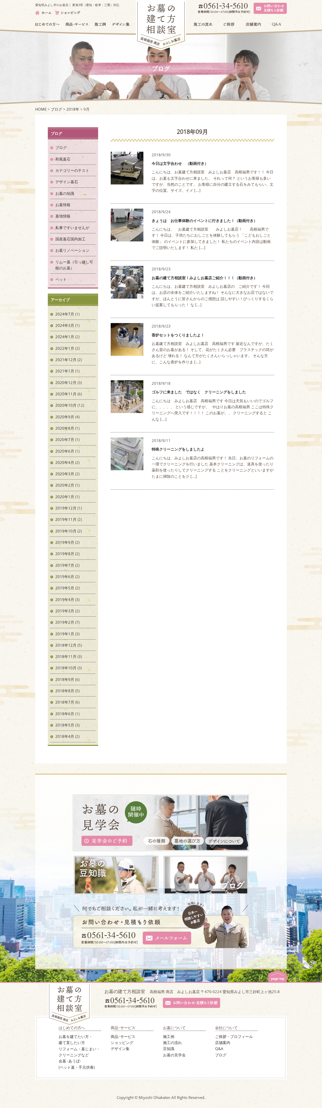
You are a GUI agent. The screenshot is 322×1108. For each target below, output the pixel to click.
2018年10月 (65, 667)
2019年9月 (64, 542)
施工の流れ (172, 1042)
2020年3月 (64, 473)
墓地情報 (62, 215)
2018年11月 (65, 656)
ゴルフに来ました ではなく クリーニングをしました (199, 391)
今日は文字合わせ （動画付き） (180, 163)
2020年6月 (64, 451)
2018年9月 (64, 679)
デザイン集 (120, 1048)
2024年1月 (64, 336)
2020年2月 (64, 485)
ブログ (61, 147)
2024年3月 (64, 325)
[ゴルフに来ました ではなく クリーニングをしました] (127, 410)
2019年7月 (64, 565)
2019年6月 (64, 576)
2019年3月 (64, 610)
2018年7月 (64, 702)
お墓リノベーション (72, 250)
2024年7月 (64, 313)
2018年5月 (64, 724)
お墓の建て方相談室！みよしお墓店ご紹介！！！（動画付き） (204, 277)
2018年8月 (64, 690)
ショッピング (122, 1042)
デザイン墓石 (66, 181)
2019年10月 (65, 530)
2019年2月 (64, 622)
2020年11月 (65, 393)
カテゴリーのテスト (72, 170)
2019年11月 (65, 519)
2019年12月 (65, 508)
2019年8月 (64, 553)
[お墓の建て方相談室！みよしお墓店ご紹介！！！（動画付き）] (127, 295)
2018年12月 (65, 645)
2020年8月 (64, 428)
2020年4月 (64, 462)
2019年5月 (64, 587)
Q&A (219, 1048)
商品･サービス (123, 1036)
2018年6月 (64, 713)
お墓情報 (62, 204)
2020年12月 (65, 382)
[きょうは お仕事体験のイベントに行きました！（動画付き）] (127, 238)
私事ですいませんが (72, 227)
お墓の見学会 (174, 1054)
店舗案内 (222, 1042)
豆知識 (168, 1048)
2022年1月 (64, 348)
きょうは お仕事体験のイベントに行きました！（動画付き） (204, 220)
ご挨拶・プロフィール (234, 1036)
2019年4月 (64, 599)
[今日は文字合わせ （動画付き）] (127, 181)
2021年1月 (64, 370)
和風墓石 (62, 159)
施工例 (168, 1036)
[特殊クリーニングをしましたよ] (127, 467)
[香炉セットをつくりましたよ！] (127, 352)
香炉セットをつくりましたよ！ (180, 334)
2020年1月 (64, 496)
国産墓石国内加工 (70, 238)
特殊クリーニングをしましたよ (178, 449)
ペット (61, 279)
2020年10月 (65, 405)
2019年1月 (64, 633)
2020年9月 (64, 416)
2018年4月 (64, 736)
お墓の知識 (64, 193)
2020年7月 (64, 439)
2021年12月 (65, 359)
